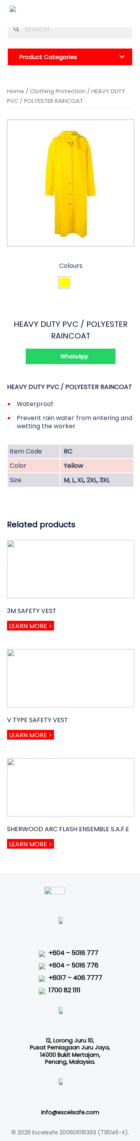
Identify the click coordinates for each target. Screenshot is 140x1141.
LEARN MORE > (30, 626)
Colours (70, 265)
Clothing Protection (58, 91)
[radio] (64, 282)
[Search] (14, 29)
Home (15, 91)
